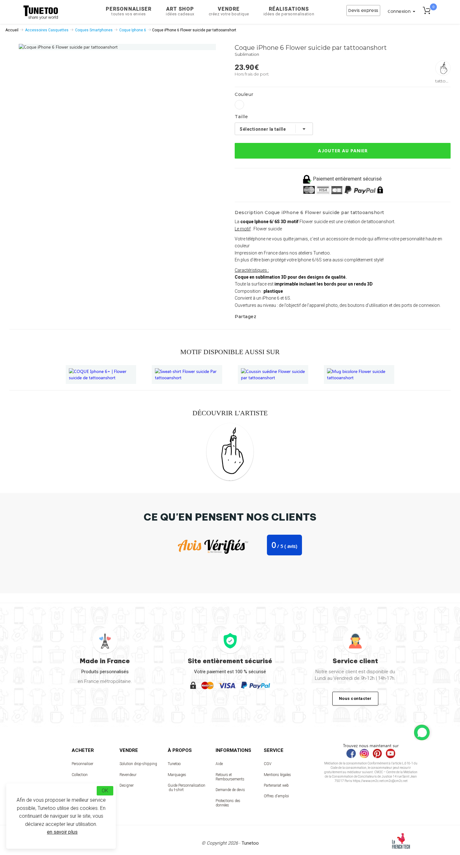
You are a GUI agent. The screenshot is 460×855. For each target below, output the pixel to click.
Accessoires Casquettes (47, 30)
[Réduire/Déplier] (422, 732)
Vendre (229, 11)
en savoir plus (62, 832)
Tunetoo (174, 764)
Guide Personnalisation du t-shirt (186, 787)
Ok (105, 791)
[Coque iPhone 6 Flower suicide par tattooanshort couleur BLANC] (239, 104)
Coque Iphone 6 (132, 30)
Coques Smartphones (94, 30)
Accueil (11, 30)
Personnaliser (128, 11)
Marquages (177, 775)
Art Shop (180, 11)
